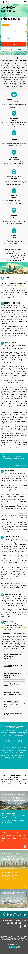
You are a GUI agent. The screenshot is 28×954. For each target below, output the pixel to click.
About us (6, 950)
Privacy (22, 950)
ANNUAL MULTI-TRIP (18, 53)
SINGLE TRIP (7, 53)
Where (4, 24)
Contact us (11, 950)
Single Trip (6, 49)
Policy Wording (4, 941)
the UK (24, 627)
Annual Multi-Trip (19, 49)
